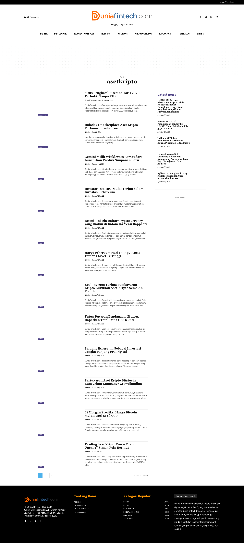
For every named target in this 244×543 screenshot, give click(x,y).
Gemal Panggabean (92, 100)
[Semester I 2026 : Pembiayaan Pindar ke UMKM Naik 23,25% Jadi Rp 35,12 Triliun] (197, 126)
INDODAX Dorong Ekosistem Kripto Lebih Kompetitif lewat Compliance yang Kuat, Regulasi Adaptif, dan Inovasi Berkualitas (170, 106)
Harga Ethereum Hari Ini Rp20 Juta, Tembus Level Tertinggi (113, 254)
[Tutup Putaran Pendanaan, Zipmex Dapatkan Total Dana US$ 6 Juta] (60, 327)
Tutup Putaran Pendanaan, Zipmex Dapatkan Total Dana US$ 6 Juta (112, 318)
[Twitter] (211, 17)
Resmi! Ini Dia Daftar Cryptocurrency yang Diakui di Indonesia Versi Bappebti (116, 222)
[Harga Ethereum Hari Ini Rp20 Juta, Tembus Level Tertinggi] (60, 263)
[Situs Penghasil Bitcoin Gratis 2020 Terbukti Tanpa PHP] (60, 103)
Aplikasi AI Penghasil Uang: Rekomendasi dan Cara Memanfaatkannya (172, 176)
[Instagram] (206, 17)
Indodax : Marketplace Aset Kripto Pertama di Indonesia (111, 126)
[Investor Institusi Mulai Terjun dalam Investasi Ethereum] (60, 199)
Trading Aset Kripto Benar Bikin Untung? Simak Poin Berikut (110, 446)
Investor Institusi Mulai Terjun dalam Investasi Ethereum (114, 190)
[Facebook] (200, 17)
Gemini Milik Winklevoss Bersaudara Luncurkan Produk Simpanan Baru (114, 158)
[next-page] (69, 475)
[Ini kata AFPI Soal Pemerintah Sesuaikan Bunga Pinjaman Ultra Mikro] (197, 143)
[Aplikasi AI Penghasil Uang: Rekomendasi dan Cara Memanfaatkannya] (197, 178)
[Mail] (35, 521)
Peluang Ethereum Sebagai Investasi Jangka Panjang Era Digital (113, 350)
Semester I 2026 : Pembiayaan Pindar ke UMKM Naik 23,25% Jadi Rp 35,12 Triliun (173, 125)
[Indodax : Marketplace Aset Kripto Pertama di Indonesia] (60, 135)
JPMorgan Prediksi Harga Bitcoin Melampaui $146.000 (111, 414)
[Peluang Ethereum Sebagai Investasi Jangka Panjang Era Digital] (60, 359)
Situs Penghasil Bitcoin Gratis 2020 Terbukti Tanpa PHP (112, 94)
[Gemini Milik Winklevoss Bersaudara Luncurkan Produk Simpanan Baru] (60, 167)
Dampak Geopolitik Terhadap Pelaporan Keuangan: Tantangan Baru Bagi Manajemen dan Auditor (173, 159)
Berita (40, 179)
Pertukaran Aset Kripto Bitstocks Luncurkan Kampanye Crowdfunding (113, 382)
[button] (216, 17)
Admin (87, 132)
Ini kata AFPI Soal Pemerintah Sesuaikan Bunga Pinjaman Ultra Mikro (173, 140)
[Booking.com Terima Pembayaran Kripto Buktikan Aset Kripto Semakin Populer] (60, 295)
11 (63, 475)
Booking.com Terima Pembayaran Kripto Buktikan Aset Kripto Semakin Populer (114, 288)
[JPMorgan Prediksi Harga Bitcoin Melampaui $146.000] (60, 423)
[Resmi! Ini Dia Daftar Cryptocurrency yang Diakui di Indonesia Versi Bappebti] (60, 231)
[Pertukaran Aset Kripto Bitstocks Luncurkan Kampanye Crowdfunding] (60, 391)
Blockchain (43, 115)
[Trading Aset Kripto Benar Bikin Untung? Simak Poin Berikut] (60, 454)
